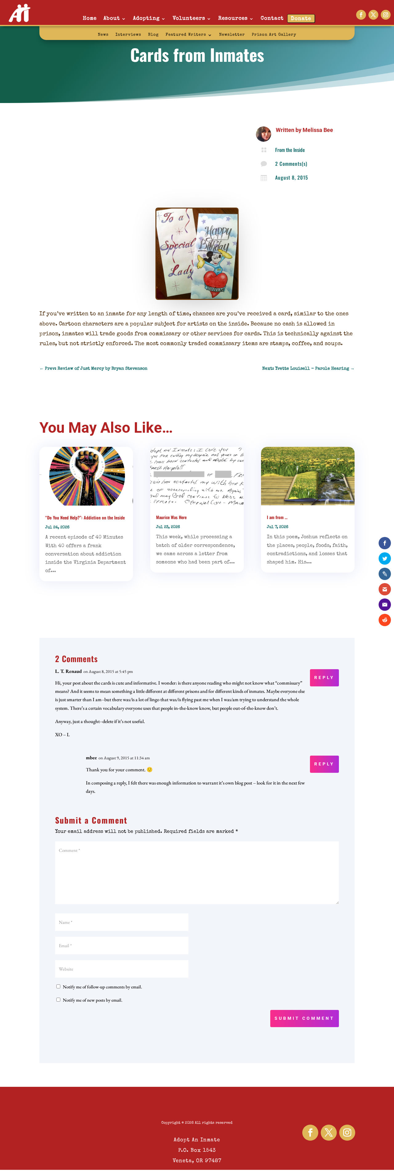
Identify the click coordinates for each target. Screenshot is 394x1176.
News (103, 35)
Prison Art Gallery (274, 35)
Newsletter (232, 35)
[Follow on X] (373, 15)
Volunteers (189, 18)
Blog (153, 35)
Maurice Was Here (171, 517)
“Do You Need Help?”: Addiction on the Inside (85, 517)
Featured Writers (186, 35)
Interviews (128, 35)
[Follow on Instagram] (386, 15)
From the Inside (290, 149)
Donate (301, 19)
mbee (91, 757)
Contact (272, 18)
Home (90, 18)
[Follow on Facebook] (361, 15)
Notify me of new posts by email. (93, 1000)
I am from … (277, 517)
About (111, 18)
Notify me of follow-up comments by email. (102, 987)
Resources (233, 18)
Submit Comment (305, 1018)
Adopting (146, 18)
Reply (324, 677)
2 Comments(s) (291, 163)
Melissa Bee (318, 130)
